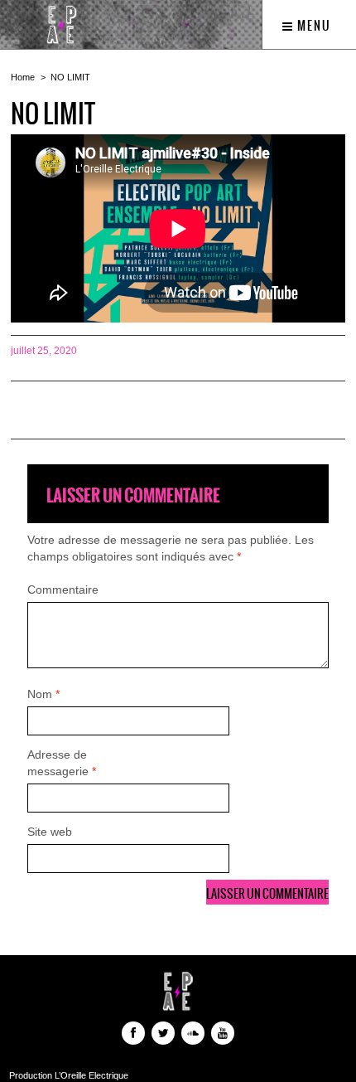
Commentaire (63, 589)
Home (23, 77)
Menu (312, 26)
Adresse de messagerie (61, 763)
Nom (43, 694)
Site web (49, 831)
